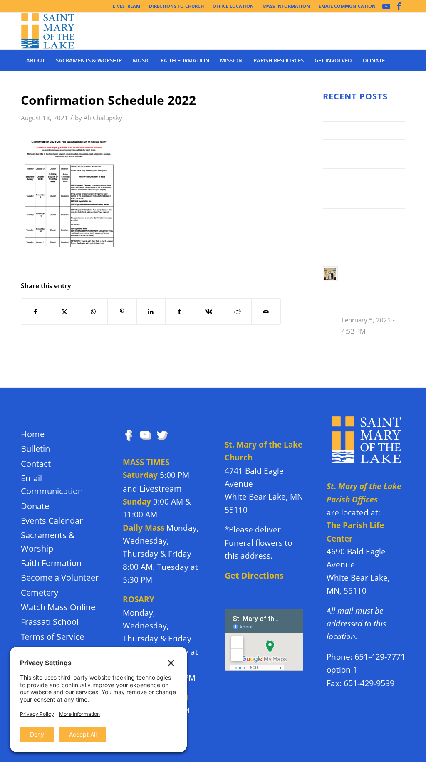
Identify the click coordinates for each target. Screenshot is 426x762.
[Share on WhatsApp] (93, 311)
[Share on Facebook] (35, 311)
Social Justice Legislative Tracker (355, 222)
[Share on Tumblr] (180, 311)
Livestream (160, 488)
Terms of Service (52, 636)
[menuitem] (127, 6)
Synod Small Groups (357, 130)
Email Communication (52, 485)
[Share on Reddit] (237, 311)
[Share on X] (64, 311)
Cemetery (39, 592)
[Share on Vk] (208, 311)
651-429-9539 (369, 683)
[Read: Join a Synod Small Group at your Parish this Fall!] (330, 273)
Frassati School (50, 621)
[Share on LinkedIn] (151, 311)
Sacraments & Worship (48, 541)
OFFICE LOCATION (233, 6)
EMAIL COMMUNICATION (347, 6)
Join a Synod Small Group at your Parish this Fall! (359, 188)
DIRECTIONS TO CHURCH (176, 6)
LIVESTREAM (126, 6)
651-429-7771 (379, 656)
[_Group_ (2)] (48, 31)
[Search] (399, 60)
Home (33, 434)
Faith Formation (51, 563)
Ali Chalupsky (103, 118)
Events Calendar (52, 520)
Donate (35, 506)
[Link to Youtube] (386, 6)
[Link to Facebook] (399, 6)
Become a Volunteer (60, 577)
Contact (36, 463)
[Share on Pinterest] (122, 311)
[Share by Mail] (266, 311)
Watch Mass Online (58, 607)
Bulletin (35, 448)
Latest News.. (345, 112)
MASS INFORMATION (286, 6)
